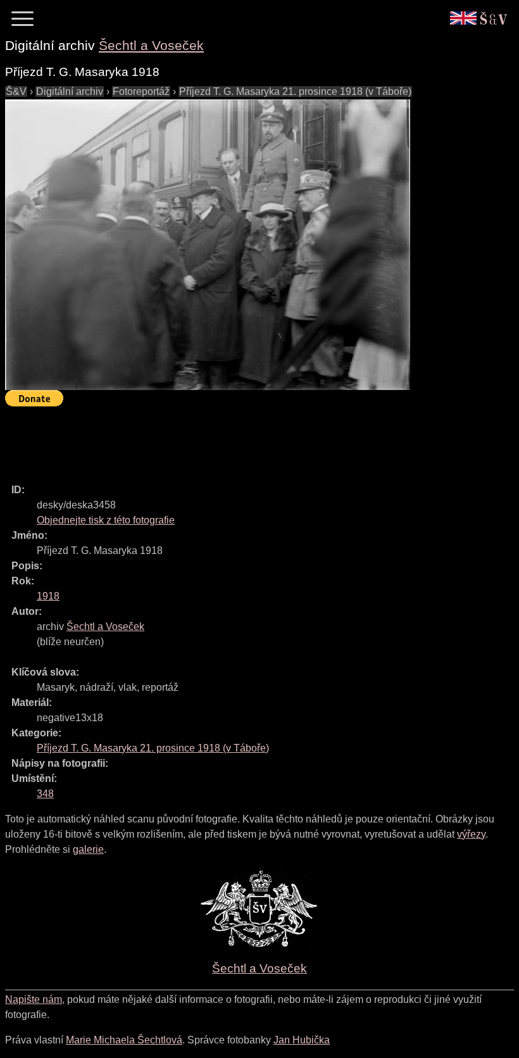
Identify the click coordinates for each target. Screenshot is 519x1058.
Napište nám (33, 999)
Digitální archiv (69, 91)
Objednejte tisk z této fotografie (106, 520)
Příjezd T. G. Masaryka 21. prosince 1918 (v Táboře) (295, 91)
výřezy (471, 834)
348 (45, 793)
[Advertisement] (235, 439)
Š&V (16, 91)
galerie (88, 849)
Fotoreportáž (141, 91)
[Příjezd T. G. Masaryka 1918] (207, 244)
